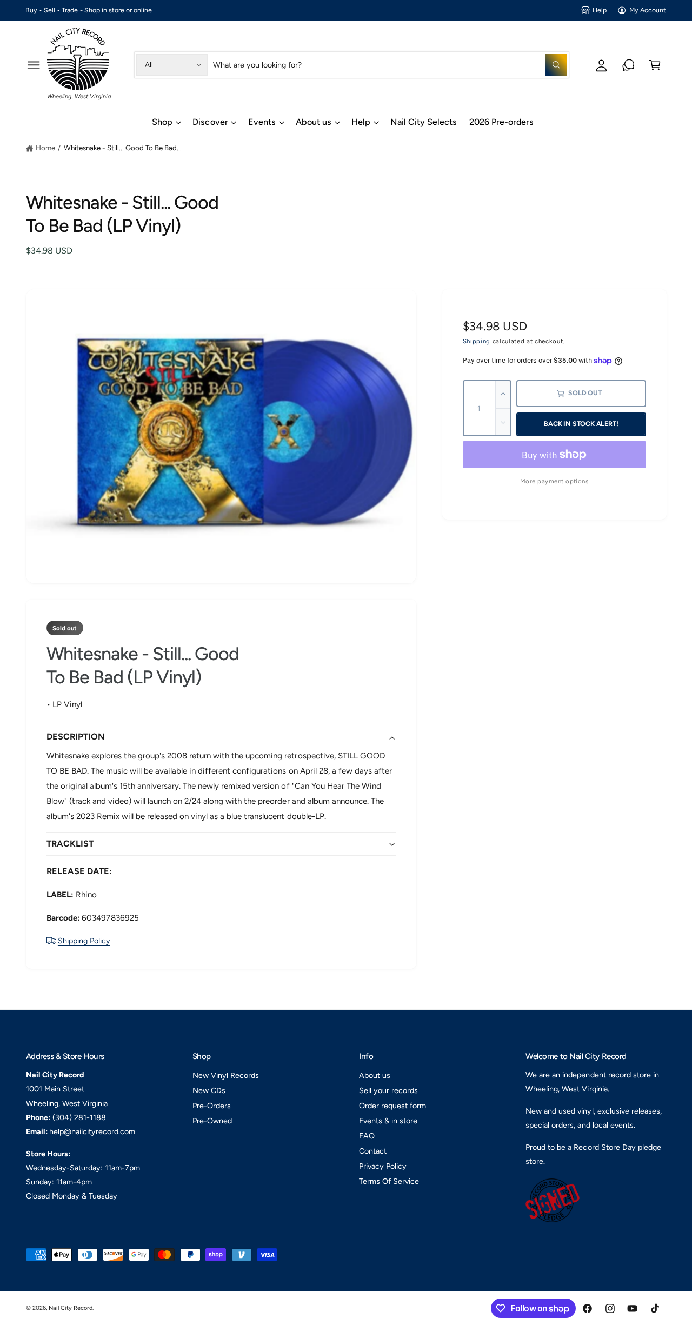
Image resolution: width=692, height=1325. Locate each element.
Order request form (392, 1105)
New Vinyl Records (225, 1075)
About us (313, 122)
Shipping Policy (84, 941)
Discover (210, 122)
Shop (162, 122)
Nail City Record (70, 1307)
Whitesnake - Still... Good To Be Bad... (123, 147)
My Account (647, 10)
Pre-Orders (211, 1105)
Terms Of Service (389, 1181)
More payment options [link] (554, 481)
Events (262, 122)
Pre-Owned (212, 1121)
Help (600, 10)
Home (45, 147)
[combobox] (389, 64)
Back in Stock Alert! (581, 424)
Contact (373, 1151)
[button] (34, 64)
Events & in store (388, 1121)
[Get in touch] (628, 64)
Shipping (476, 341)
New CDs (208, 1090)
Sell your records (388, 1090)
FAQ (367, 1136)
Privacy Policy (383, 1166)
